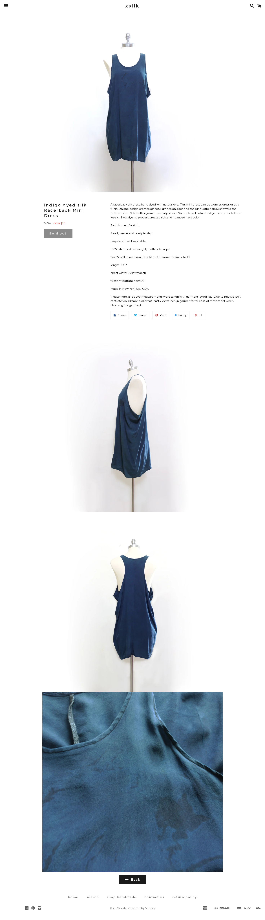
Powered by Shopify (141, 908)
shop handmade (122, 897)
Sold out (58, 233)
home (73, 897)
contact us (154, 897)
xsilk (132, 5)
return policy (184, 897)
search (93, 897)
